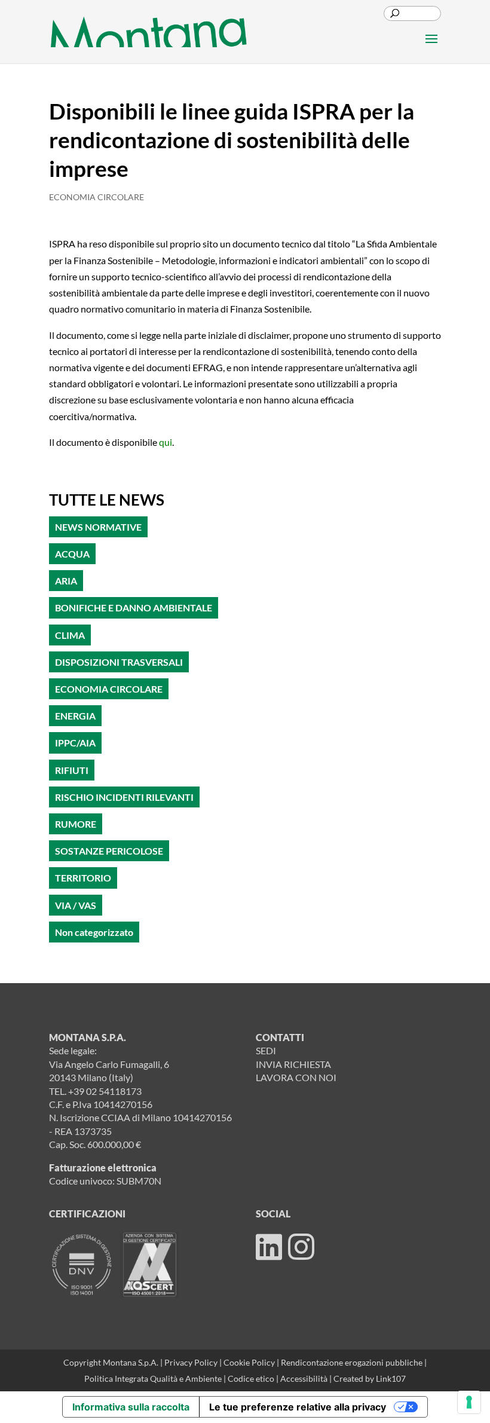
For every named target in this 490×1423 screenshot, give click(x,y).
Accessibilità (304, 1378)
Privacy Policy (191, 1362)
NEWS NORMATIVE (98, 527)
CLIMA (70, 635)
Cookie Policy (250, 1362)
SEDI (266, 1050)
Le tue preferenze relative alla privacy (297, 1407)
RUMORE (75, 824)
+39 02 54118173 (105, 1091)
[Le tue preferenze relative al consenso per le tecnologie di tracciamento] (469, 1402)
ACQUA (72, 553)
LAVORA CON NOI (296, 1077)
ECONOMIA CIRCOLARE (96, 197)
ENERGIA (75, 715)
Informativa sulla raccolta (130, 1407)
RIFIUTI (71, 770)
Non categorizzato (94, 932)
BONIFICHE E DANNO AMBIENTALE (133, 607)
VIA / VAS (75, 905)
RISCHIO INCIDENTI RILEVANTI (124, 797)
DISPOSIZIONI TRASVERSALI (119, 662)
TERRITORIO (83, 877)
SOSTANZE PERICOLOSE (109, 850)
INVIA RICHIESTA (293, 1064)
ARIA (66, 580)
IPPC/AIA (75, 742)
